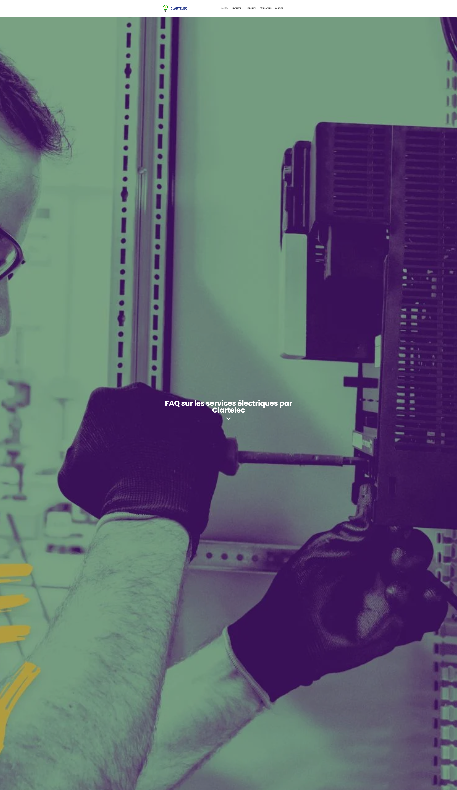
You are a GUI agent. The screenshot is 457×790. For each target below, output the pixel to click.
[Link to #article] (228, 418)
